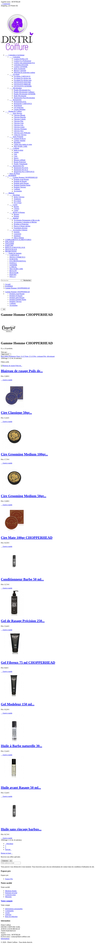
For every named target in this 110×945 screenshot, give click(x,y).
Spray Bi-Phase (14, 173)
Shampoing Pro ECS (21, 170)
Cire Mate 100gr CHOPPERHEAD (26, 537)
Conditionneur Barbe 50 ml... (22, 579)
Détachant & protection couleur (24, 72)
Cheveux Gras (19, 123)
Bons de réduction (11, 916)
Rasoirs (16, 207)
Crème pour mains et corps (23, 144)
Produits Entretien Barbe (22, 185)
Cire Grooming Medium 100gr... (24, 454)
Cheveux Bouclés (20, 117)
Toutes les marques (13, 253)
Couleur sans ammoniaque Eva (24, 63)
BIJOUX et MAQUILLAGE (15, 247)
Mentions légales (11, 891)
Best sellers (5, 356)
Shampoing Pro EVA (21, 168)
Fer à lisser (17, 201)
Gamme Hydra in (20, 138)
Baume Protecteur (20, 162)
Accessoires (18, 191)
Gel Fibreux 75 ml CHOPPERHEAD (28, 662)
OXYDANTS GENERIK (23, 86)
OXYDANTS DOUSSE (22, 82)
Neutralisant (18, 105)
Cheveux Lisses (19, 127)
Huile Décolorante (20, 96)
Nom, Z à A (29, 356)
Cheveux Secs (18, 131)
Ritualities (17, 142)
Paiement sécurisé (11, 893)
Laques (16, 152)
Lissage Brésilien (19, 109)
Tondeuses (17, 199)
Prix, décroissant (49, 356)
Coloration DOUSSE (21, 65)
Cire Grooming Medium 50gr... (23, 496)
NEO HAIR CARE (20, 146)
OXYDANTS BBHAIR (22, 84)
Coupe (13, 205)
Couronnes (17, 234)
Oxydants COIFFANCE (22, 76)
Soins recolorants (19, 69)
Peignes (16, 216)
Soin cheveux (15, 113)
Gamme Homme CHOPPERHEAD (23, 177)
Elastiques (17, 236)
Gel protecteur (18, 107)
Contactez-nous (10, 895)
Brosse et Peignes (17, 212)
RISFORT (13, 275)
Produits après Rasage (21, 183)
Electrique (14, 195)
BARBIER (10, 175)
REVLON (13, 271)
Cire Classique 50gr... (16, 412)
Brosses (16, 214)
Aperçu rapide (6, 380)
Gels (15, 154)
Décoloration (15, 88)
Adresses (8, 915)
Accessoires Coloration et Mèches (25, 222)
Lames (16, 210)
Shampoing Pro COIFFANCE (24, 172)
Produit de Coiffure (13, 111)
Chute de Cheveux (20, 135)
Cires (15, 156)
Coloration (14, 57)
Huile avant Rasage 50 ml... (21, 787)
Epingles (17, 232)
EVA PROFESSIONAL (17, 261)
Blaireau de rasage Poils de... (22, 371)
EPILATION (9, 241)
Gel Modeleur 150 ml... (17, 704)
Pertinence (12, 356)
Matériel (9, 193)
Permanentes (15, 100)
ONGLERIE (9, 243)
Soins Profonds (16, 137)
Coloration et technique (14, 55)
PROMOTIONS (11, 251)
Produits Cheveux (20, 187)
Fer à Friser (17, 203)
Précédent (9, 844)
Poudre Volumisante (20, 164)
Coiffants (14, 148)
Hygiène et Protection (21, 224)
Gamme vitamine (19, 140)
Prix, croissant (38, 356)
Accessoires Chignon (18, 230)
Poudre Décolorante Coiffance (24, 92)
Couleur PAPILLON (21, 59)
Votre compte (6, 901)
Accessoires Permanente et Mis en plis (27, 220)
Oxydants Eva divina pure (22, 80)
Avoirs (7, 913)
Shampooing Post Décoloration (24, 98)
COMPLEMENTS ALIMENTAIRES (18, 240)
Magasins (8, 897)
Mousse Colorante (20, 70)
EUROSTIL (13, 259)
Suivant (8, 849)
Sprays (16, 158)
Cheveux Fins (18, 121)
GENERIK (13, 265)
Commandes (9, 911)
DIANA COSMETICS (17, 257)
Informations (5, 938)
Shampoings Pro (16, 166)
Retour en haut (7, 853)
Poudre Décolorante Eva (22, 90)
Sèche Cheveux (19, 197)
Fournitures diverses (20, 228)
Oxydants (14, 74)
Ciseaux (16, 208)
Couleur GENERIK (20, 67)
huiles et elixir (18, 150)
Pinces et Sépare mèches (22, 226)
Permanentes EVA (20, 102)
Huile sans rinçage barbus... (21, 829)
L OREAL (13, 267)
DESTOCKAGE (11, 249)
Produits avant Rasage (21, 179)
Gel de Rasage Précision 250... (23, 621)
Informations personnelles (14, 909)
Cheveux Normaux (20, 129)
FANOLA (13, 263)
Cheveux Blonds (19, 115)
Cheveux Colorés (20, 119)
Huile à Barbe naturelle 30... (21, 746)
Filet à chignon (19, 238)
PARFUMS (9, 245)
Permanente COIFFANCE (23, 104)
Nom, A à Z (6, 354)
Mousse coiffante (19, 160)
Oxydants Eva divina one (22, 78)
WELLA (12, 276)
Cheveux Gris (18, 125)
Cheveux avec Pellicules (22, 133)
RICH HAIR (13, 273)
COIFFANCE (14, 255)
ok (3, 309)
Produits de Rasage (20, 181)
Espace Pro (9, 879)
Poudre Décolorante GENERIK (24, 94)
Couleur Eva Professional (22, 61)
